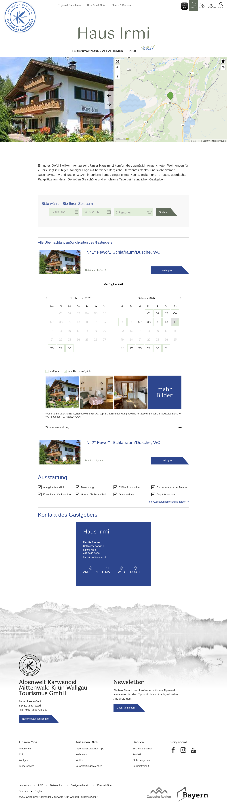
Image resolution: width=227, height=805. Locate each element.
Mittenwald (25, 748)
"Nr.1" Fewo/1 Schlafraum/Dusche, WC (122, 252)
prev (109, 95)
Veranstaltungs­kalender (89, 766)
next (109, 104)
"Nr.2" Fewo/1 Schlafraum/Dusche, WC (122, 442)
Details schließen (94, 270)
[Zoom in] (117, 67)
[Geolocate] (223, 67)
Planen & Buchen (121, 5)
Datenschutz (57, 785)
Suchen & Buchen (142, 748)
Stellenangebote (141, 760)
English (39, 791)
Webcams (212, 8)
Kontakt (136, 754)
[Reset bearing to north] (117, 76)
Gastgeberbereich (80, 785)
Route (135, 572)
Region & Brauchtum (69, 5)
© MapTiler (195, 140)
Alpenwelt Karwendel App (90, 748)
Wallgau (23, 760)
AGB (40, 785)
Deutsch (23, 791)
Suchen (163, 212)
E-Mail (107, 572)
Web (121, 572)
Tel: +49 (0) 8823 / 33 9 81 (33, 710)
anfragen (167, 270)
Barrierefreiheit (140, 766)
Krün (21, 754)
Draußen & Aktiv (96, 5)
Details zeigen (93, 460)
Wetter (203, 8)
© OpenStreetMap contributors (213, 140)
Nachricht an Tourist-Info (35, 718)
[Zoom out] (117, 72)
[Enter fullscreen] (117, 61)
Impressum (25, 785)
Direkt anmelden (126, 707)
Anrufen (90, 572)
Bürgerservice (26, 766)
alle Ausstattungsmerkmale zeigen (167, 501)
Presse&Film (104, 785)
